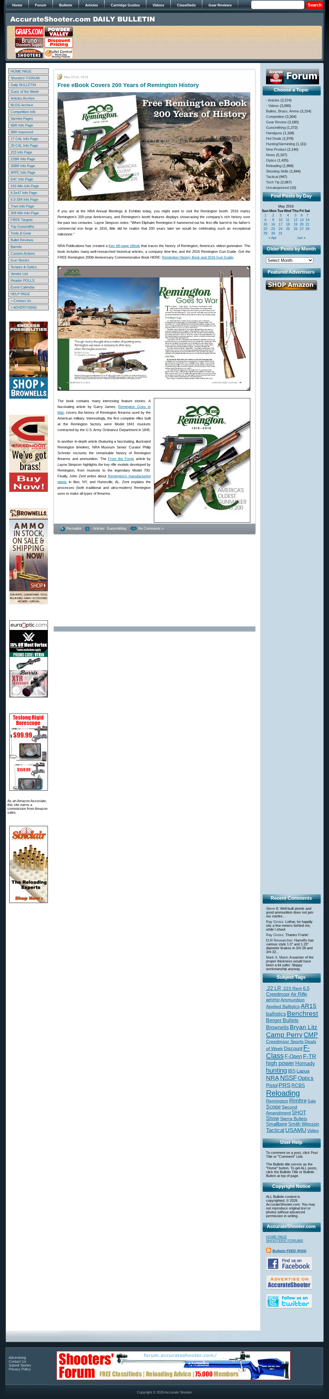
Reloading (273, 166)
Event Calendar (23, 287)
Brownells (277, 1027)
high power (280, 1063)
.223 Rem (292, 988)
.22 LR (273, 988)
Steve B (272, 908)
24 (280, 229)
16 (273, 224)
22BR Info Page (23, 159)
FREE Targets (22, 220)
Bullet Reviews (22, 240)
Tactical (272, 177)
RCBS (298, 1085)
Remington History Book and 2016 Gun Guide (197, 257)
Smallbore (276, 1124)
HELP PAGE (20, 294)
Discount (293, 1048)
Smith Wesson (303, 1124)
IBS (292, 1071)
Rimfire (298, 1101)
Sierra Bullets (293, 1118)
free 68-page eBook (124, 246)
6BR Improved (22, 132)
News (270, 155)
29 (265, 233)
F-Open (293, 1056)
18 (288, 224)
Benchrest (302, 1013)
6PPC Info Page (23, 172)
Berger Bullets (282, 1020)
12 (296, 220)
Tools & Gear (21, 233)
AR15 (308, 1005)
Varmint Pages (22, 118)
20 (302, 224)
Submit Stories (20, 1365)
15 (265, 224)
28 (307, 229)
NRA (272, 1078)
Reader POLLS (22, 280)
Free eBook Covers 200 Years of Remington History (128, 85)
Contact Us (17, 1361)
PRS (284, 1085)
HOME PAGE (21, 71)
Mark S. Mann (277, 957)
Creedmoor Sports (285, 1041)
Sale (311, 1101)
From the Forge (121, 459)
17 (280, 224)
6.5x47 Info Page (24, 193)
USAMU (295, 1130)
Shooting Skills (277, 171)
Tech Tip (273, 182)
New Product (276, 149)
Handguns (274, 133)
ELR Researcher (279, 940)
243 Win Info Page (25, 186)
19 (296, 224)
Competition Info (23, 112)
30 (273, 233)
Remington (277, 1100)
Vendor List (19, 274)
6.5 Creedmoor (287, 991)
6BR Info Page (22, 125)
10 (280, 220)
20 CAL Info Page (24, 145)
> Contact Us (21, 301)
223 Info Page (21, 152)
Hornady (305, 1063)
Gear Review (276, 122)
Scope (273, 1107)
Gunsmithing (116, 528)
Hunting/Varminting (280, 144)
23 (273, 229)
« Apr (273, 238)
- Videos (272, 106)
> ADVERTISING (24, 307)
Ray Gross (274, 922)
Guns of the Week (25, 91)
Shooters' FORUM (25, 78)
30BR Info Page (23, 166)
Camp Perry (284, 1035)
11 (287, 220)
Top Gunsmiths (22, 226)
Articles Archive (23, 98)
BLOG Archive (22, 105)
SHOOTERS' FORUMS (284, 1241)
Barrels (16, 247)
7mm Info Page (22, 206)
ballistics (276, 1014)
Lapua (303, 1071)
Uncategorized (277, 188)
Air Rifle (299, 994)
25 (288, 229)
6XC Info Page (22, 179)
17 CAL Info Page (24, 139)
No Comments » (151, 528)
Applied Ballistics (283, 1006)
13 (302, 220)
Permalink (74, 528)
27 (302, 229)
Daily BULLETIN (23, 85)
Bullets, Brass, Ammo (282, 111)
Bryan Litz (303, 1027)
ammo (273, 999)
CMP (311, 1034)
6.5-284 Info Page (24, 199)
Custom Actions (23, 253)
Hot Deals (273, 138)
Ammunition (292, 999)
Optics (271, 160)
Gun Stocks (20, 260)
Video (313, 1130)
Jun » (301, 238)
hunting (276, 1070)
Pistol (272, 1085)
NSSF (288, 1077)
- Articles (98, 528)
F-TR (309, 1056)
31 (280, 233)
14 (307, 220)
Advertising (17, 1357)
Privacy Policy (20, 1369)
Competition (275, 117)
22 (265, 229)
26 (296, 229)
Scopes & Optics (24, 267)
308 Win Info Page (25, 213)
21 (307, 224)
